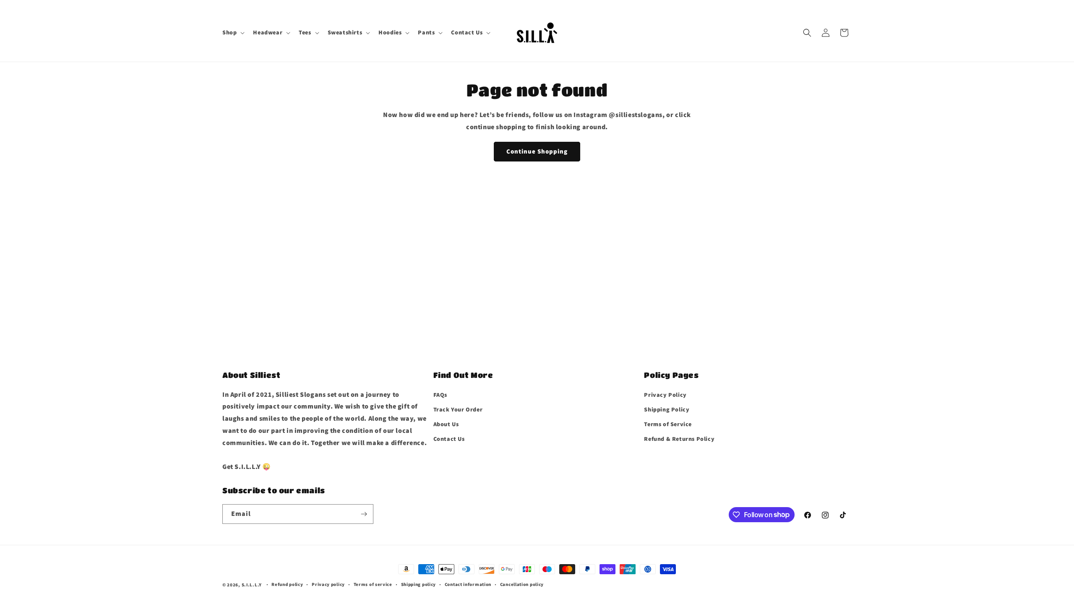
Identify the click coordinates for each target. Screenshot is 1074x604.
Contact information (468, 584)
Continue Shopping (537, 151)
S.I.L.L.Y (252, 585)
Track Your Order (458, 409)
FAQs (440, 394)
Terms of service (373, 584)
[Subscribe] (364, 514)
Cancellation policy (522, 584)
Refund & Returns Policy (679, 439)
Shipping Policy (666, 409)
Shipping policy (418, 584)
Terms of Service (668, 424)
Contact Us (449, 439)
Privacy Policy (665, 394)
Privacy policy (328, 584)
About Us (446, 424)
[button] (232, 32)
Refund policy (287, 584)
